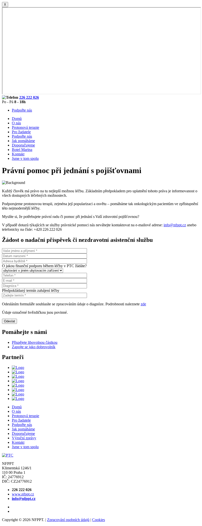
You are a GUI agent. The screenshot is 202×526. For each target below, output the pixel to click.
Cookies (98, 520)
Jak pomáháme (23, 141)
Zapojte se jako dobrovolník (33, 347)
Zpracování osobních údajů (68, 520)
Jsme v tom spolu (25, 158)
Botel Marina (22, 150)
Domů (17, 118)
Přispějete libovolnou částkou (34, 342)
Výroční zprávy (24, 438)
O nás (16, 123)
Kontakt (18, 154)
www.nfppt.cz (23, 494)
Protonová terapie (25, 127)
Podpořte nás (22, 110)
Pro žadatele (21, 132)
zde (143, 304)
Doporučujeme (23, 145)
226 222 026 (29, 97)
